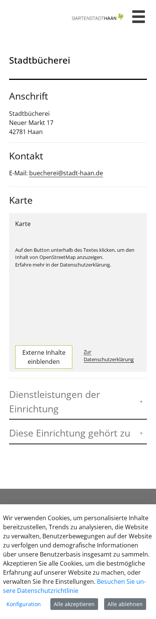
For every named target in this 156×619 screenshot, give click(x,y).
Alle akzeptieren (74, 604)
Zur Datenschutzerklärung (109, 355)
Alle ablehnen (125, 604)
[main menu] (138, 17)
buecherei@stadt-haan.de (66, 173)
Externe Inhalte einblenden (44, 357)
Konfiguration (23, 604)
